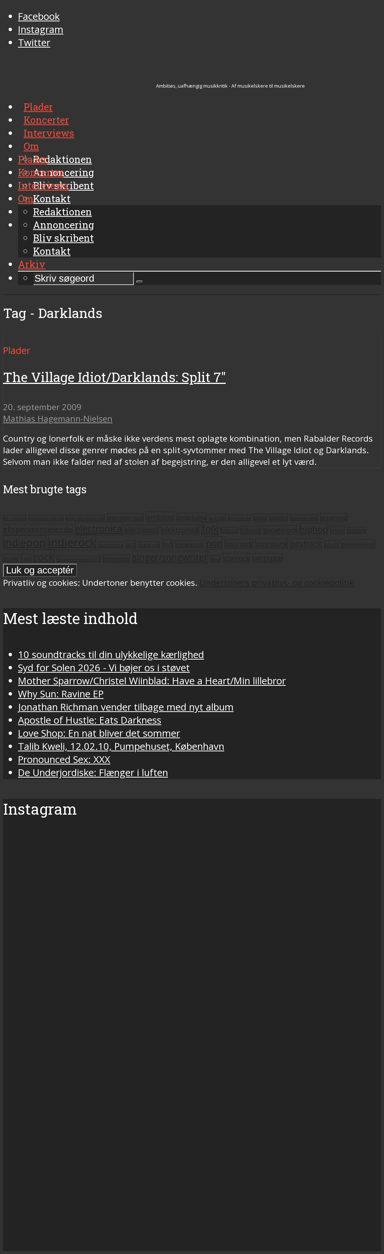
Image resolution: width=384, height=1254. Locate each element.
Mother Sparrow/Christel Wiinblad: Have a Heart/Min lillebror (152, 680)
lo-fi (167, 544)
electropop (141, 529)
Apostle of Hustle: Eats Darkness (89, 720)
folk (210, 528)
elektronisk (180, 529)
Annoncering (63, 224)
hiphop (314, 529)
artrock (217, 517)
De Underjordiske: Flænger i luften (93, 772)
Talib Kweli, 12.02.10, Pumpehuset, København (121, 746)
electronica (98, 528)
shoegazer (117, 558)
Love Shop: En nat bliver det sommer (99, 733)
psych (331, 544)
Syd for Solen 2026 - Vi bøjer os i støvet (104, 667)
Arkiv (31, 264)
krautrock (149, 545)
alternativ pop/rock (85, 518)
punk (10, 558)
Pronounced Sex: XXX (64, 759)
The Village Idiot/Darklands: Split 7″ (114, 377)
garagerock (280, 529)
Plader (32, 159)
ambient (160, 516)
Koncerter (40, 172)
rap (26, 558)
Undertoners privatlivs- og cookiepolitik (277, 582)
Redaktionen (62, 211)
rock (44, 557)
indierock (72, 542)
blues (260, 517)
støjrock (236, 558)
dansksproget (304, 518)
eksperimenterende (37, 529)
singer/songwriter (170, 557)
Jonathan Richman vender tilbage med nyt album (126, 707)
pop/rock (239, 543)
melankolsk (189, 544)
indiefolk (356, 530)
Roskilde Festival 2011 (78, 559)
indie (337, 530)
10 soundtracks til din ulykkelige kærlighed (111, 654)
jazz (131, 544)
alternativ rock (125, 517)
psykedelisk (358, 544)
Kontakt (51, 251)
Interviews (43, 185)
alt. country (14, 518)
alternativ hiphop (46, 518)
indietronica (111, 545)
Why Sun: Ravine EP (61, 693)
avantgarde (239, 518)
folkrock (251, 530)
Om (25, 198)
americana (191, 517)
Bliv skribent (63, 237)
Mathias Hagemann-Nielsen (57, 418)
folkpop (229, 530)
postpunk (272, 543)
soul (215, 559)
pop (214, 543)
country (278, 517)
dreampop (334, 517)
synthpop (267, 558)
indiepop (24, 542)
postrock (306, 544)
